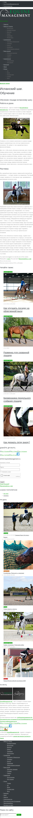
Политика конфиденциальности (8, 721)
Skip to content (4, 21)
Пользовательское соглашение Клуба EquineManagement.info (16, 719)
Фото (8, 78)
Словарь (9, 55)
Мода (8, 72)
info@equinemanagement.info (24, 717)
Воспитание (10, 28)
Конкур (8, 34)
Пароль (2, 467)
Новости (6, 24)
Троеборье (9, 35)
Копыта (9, 45)
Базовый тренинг (11, 30)
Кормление (10, 47)
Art (7, 71)
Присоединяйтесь (8, 803)
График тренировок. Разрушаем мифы (14, 645)
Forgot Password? (4, 484)
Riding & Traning (8, 26)
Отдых (5, 69)
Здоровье (9, 43)
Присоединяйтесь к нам (25, 258)
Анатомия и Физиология (13, 41)
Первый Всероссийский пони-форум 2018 (15, 680)
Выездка (9, 32)
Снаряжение (7, 58)
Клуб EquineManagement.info (11, 4)
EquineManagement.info (6, 701)
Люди (5, 66)
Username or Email (5, 462)
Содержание (7, 39)
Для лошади (10, 62)
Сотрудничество (8, 6)
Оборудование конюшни (13, 49)
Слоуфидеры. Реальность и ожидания (14, 573)
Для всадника (10, 60)
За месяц (6, 495)
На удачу (6, 493)
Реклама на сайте (8, 805)
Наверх (2, 738)
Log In (8, 258)
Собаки (9, 76)
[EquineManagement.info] (15, 16)
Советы (9, 56)
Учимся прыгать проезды (10, 609)
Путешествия (10, 74)
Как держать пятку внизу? (17, 442)
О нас (5, 2)
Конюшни (6, 64)
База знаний (7, 51)
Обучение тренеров (12, 53)
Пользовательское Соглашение (12, 801)
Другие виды (10, 37)
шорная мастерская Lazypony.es (22, 736)
